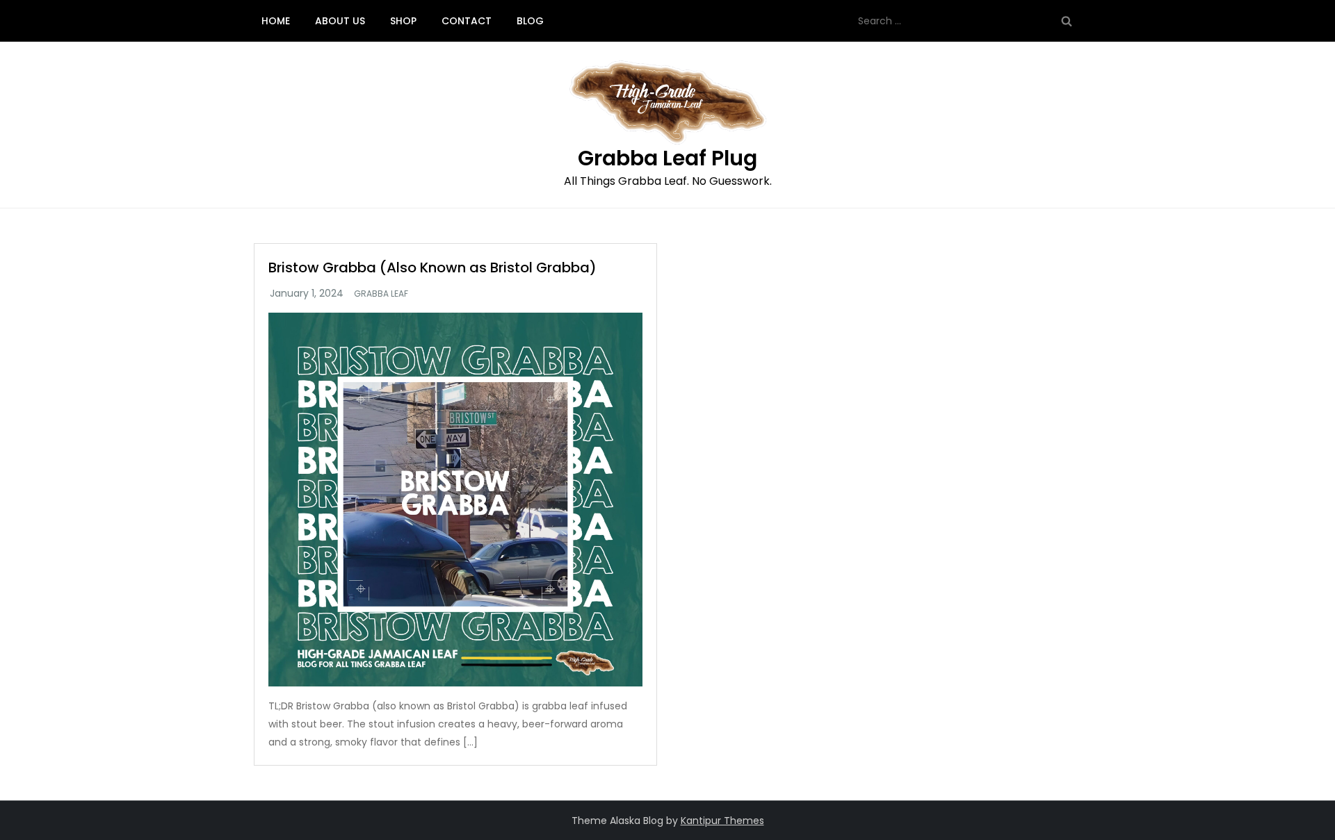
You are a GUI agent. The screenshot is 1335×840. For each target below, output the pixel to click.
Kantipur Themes (722, 820)
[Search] (1067, 21)
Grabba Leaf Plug (667, 158)
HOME (275, 21)
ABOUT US (340, 21)
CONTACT (467, 21)
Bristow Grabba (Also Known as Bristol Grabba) (432, 267)
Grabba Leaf (381, 293)
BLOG (530, 21)
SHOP (403, 21)
